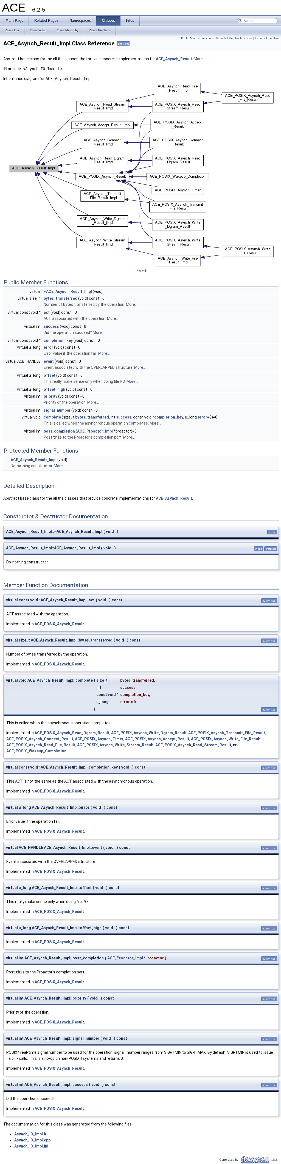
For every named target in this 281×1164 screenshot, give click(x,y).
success (51, 326)
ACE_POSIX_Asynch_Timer (99, 739)
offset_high (54, 389)
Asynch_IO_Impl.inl (31, 1146)
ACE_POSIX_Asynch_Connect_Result (39, 739)
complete (52, 417)
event (49, 361)
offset (49, 375)
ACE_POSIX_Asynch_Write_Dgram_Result (149, 733)
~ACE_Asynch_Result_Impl (68, 291)
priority (50, 396)
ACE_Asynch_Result (174, 59)
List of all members (267, 38)
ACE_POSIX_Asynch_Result (59, 624)
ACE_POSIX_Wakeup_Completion (36, 751)
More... (199, 59)
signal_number (57, 410)
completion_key (58, 340)
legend (141, 270)
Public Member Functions (197, 38)
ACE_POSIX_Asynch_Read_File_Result (40, 745)
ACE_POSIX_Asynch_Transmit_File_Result (226, 733)
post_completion (59, 431)
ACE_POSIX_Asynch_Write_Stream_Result (115, 745)
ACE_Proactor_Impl (95, 431)
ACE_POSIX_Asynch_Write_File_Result (226, 739)
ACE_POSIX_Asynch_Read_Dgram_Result (72, 733)
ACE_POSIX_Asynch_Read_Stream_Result (193, 745)
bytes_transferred (60, 298)
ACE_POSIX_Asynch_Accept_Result (157, 739)
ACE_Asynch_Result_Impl (34, 460)
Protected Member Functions (234, 38)
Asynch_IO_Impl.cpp (32, 1140)
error (48, 347)
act (47, 312)
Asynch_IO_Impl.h (30, 1134)
